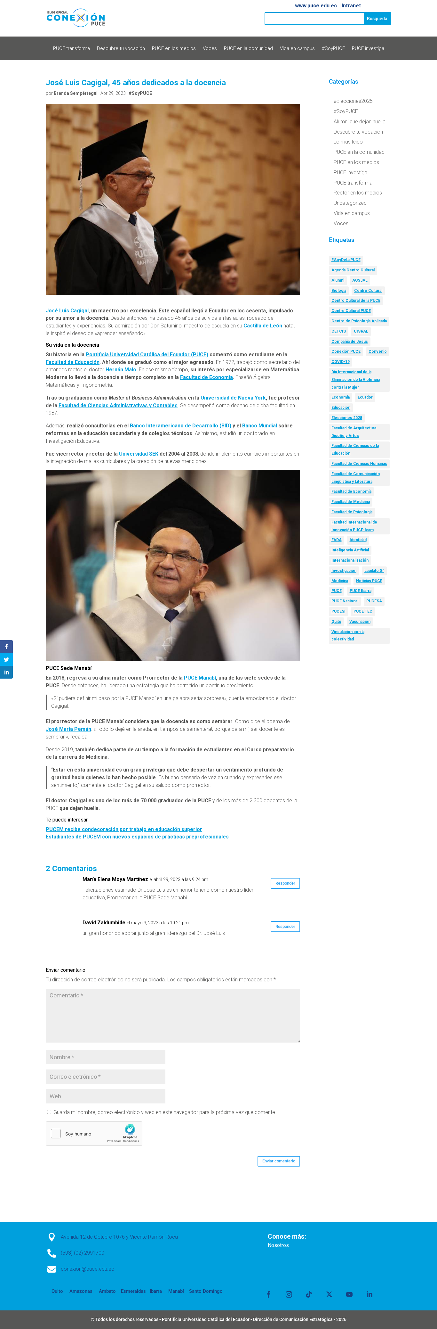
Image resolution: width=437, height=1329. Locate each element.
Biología (338, 290)
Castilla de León (262, 326)
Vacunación (359, 621)
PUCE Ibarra (360, 591)
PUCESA (374, 601)
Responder (285, 883)
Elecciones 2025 (346, 418)
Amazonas (80, 1291)
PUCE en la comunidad (248, 48)
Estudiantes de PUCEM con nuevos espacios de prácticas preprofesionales (137, 837)
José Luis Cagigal (67, 311)
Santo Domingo (206, 1291)
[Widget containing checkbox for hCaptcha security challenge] (94, 1133)
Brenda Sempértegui (76, 93)
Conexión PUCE (346, 351)
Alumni (337, 280)
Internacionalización (350, 560)
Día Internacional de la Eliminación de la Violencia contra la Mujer (355, 380)
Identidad (358, 540)
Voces (210, 48)
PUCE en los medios (174, 48)
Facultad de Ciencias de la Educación (355, 449)
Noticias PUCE (369, 581)
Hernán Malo (121, 370)
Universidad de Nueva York (233, 398)
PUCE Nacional (344, 601)
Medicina (339, 581)
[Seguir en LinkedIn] (369, 1294)
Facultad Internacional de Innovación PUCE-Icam (354, 526)
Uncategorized (350, 203)
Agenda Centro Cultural (353, 270)
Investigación (343, 570)
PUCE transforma (71, 48)
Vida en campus (297, 48)
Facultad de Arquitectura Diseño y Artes (353, 432)
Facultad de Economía (206, 377)
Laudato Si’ (374, 570)
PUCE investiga (368, 48)
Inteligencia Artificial (350, 550)
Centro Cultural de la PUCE (355, 300)
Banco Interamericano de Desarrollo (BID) (180, 426)
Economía (340, 397)
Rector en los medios (358, 193)
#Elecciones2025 (353, 101)
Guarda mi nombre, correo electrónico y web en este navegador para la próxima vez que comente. (164, 1112)
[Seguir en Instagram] (288, 1294)
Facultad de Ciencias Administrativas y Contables (118, 405)
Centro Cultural (368, 290)
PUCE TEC (363, 611)
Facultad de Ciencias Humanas (359, 463)
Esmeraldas (133, 1291)
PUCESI (338, 611)
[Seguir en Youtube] (349, 1294)
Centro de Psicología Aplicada (359, 321)
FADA (336, 540)
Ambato (107, 1291)
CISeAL (361, 331)
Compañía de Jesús (349, 341)
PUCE (336, 591)
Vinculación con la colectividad (347, 636)
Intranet (351, 6)
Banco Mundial (259, 426)
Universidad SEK (138, 454)
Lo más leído (348, 142)
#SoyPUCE (333, 48)
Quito (336, 621)
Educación (340, 407)
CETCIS (338, 331)
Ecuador (365, 397)
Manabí (175, 1291)
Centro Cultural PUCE (351, 311)
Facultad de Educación (72, 362)
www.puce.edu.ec (316, 6)
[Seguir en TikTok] (309, 1294)
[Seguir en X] (329, 1294)
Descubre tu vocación (121, 48)
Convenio (378, 351)
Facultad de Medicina (350, 501)
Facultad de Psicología (351, 512)
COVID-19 (340, 361)
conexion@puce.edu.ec (87, 1269)
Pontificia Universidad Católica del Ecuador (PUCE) (147, 354)
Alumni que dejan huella (359, 122)
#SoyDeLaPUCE (346, 260)
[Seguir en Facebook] (268, 1294)
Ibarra (155, 1291)
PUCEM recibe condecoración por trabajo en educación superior (124, 829)
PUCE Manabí (200, 678)
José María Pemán (68, 729)
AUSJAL (360, 280)
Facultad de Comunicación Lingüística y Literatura (355, 478)
